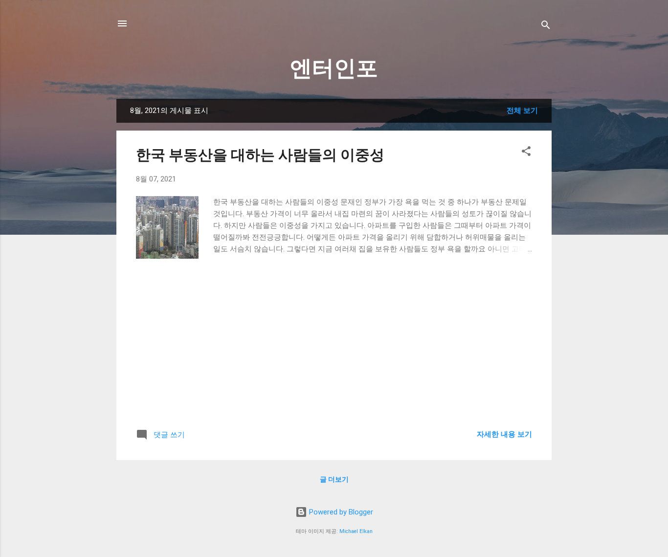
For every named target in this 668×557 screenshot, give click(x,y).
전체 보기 (522, 110)
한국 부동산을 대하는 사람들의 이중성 (260, 154)
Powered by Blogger (340, 512)
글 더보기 (334, 479)
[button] (526, 152)
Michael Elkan (356, 531)
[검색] (546, 27)
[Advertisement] (334, 349)
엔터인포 (334, 68)
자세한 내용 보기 (504, 434)
